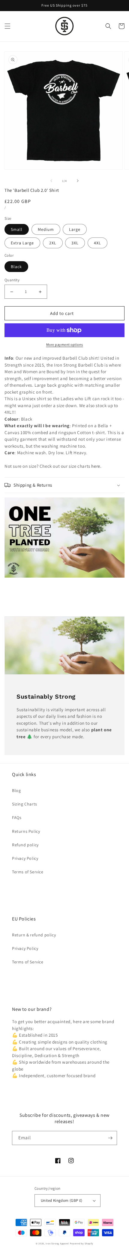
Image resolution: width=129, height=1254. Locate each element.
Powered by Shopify (82, 1243)
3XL (75, 243)
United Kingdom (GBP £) (61, 1200)
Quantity (12, 280)
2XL (52, 243)
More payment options (64, 344)
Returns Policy (26, 831)
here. (96, 466)
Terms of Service (28, 872)
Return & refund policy (34, 935)
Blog (16, 790)
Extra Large (22, 243)
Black (16, 266)
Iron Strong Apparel (57, 1243)
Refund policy (25, 845)
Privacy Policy (25, 858)
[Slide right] (77, 180)
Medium (46, 229)
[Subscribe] (110, 1138)
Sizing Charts (24, 804)
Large (74, 229)
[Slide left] (51, 180)
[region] (64, 5)
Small (16, 229)
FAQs (16, 817)
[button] (7, 26)
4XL (97, 243)
